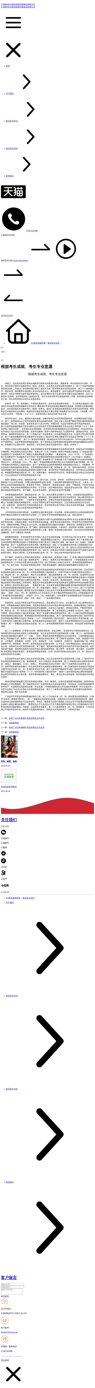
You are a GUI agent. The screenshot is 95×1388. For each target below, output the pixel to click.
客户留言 (9, 1277)
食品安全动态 (7, 316)
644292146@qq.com (9, 1332)
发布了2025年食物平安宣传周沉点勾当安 (27, 718)
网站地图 (27, 1356)
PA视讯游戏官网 (38, 343)
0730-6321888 (32, 231)
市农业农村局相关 (9, 787)
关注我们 (9, 819)
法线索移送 (14, 723)
